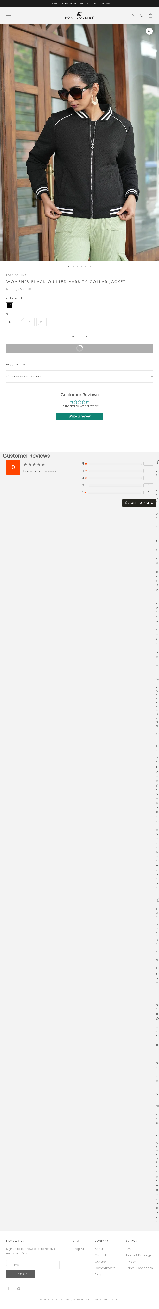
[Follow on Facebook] (8, 1288)
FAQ (128, 1249)
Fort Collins (16, 275)
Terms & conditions (139, 1268)
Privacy (131, 1262)
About (99, 1249)
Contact (100, 1255)
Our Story (101, 1262)
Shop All (78, 1249)
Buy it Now (111, 349)
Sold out (79, 336)
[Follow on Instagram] (18, 1288)
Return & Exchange (139, 1255)
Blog (98, 1274)
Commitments (105, 1268)
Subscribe (20, 1274)
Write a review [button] (80, 416)
